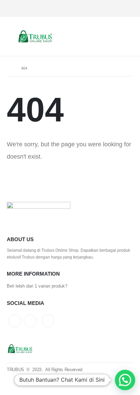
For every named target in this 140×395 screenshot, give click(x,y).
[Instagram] (105, 8)
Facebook (48, 320)
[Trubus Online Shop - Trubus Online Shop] (35, 36)
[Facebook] (129, 8)
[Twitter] (117, 8)
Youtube (14, 320)
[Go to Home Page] (9, 68)
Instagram (30, 320)
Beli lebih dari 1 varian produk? (37, 286)
